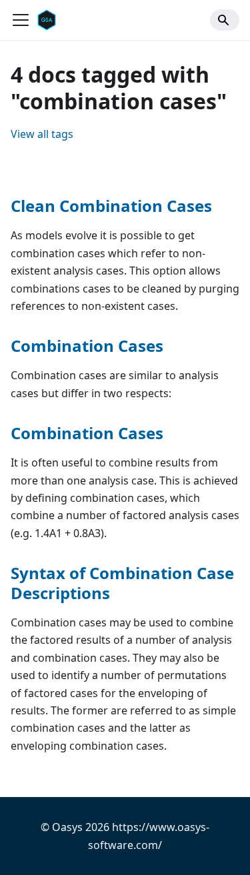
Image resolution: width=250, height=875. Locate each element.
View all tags (42, 134)
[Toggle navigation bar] (21, 20)
